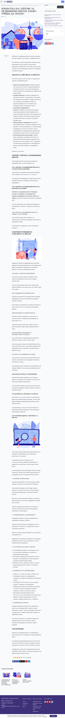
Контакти (62, 2)
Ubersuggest (19, 490)
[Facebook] (46, 43)
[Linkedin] (53, 43)
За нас (24, 701)
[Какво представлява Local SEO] (27, 672)
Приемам (53, 716)
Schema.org (19, 595)
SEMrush (28, 490)
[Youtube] (48, 43)
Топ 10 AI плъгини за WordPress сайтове (15, 681)
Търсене (46, 5)
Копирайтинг (35, 711)
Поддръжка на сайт (37, 706)
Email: (2, 700)
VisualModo (21, 151)
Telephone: (3, 702)
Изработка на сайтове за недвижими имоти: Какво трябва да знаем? (53, 23)
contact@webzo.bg (8, 700)
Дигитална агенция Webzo (6, 5)
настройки (45, 716)
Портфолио (25, 703)
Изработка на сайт (37, 701)
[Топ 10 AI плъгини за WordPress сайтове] (17, 672)
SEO (12, 5)
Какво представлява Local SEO (27, 681)
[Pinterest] (50, 43)
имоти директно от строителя (29, 174)
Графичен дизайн (36, 707)
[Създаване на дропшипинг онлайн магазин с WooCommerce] (6, 672)
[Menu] (1, 1)
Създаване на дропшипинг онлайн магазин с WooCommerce (6, 682)
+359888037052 (10, 702)
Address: (3, 705)
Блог (24, 706)
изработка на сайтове (20, 397)
